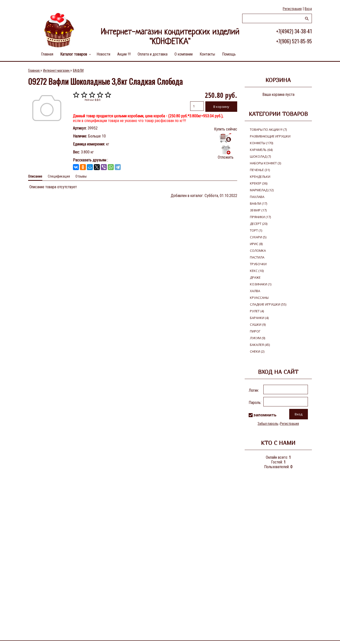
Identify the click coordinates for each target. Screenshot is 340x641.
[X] (97, 167)
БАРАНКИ (259, 318)
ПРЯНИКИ (260, 217)
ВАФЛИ (258, 203)
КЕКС (257, 270)
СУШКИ (258, 324)
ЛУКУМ (257, 338)
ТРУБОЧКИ (258, 264)
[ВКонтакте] (76, 167)
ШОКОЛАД (260, 156)
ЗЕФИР (258, 210)
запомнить (265, 415)
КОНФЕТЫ (261, 143)
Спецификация (59, 176)
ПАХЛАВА (257, 196)
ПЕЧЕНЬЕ (260, 170)
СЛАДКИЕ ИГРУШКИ (268, 304)
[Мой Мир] (90, 167)
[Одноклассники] (83, 167)
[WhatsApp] (111, 167)
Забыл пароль (268, 424)
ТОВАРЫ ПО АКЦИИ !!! (268, 129)
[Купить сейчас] (225, 138)
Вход (308, 9)
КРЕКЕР (258, 183)
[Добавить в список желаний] (225, 149)
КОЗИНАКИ (260, 284)
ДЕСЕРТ (258, 223)
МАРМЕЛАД (262, 190)
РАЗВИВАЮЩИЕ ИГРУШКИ (270, 136)
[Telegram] (118, 167)
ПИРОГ (255, 331)
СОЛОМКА (258, 250)
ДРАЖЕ (255, 277)
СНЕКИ (257, 351)
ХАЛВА (255, 291)
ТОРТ (256, 230)
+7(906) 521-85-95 (294, 41)
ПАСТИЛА (257, 257)
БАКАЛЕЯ (260, 344)
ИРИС (256, 244)
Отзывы (81, 176)
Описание (35, 176)
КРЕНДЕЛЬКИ (260, 176)
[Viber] (104, 167)
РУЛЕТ (257, 311)
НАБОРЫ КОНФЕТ (265, 163)
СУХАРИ (258, 237)
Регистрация (292, 9)
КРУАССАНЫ (259, 297)
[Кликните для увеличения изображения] (46, 108)
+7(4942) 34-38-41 (294, 31)
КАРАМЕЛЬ (261, 149)
